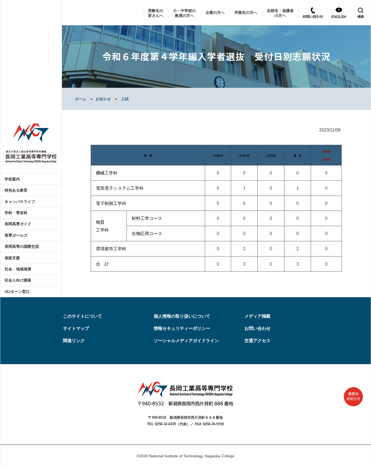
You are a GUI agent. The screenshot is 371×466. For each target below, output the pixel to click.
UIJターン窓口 (17, 291)
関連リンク (74, 340)
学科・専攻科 (16, 213)
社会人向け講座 (18, 280)
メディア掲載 (257, 316)
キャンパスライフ (20, 201)
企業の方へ (215, 12)
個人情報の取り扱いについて (182, 316)
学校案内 (12, 179)
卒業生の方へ (245, 12)
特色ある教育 (16, 190)
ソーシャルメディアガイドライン (186, 340)
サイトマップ (76, 328)
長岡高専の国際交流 (22, 246)
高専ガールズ (16, 235)
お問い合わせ (257, 328)
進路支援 (12, 258)
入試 (125, 99)
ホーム (80, 99)
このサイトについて (82, 316)
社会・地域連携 (18, 269)
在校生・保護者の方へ (280, 13)
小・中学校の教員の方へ (184, 13)
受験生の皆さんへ (155, 13)
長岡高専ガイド (18, 224)
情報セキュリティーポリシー (182, 328)
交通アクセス (257, 340)
